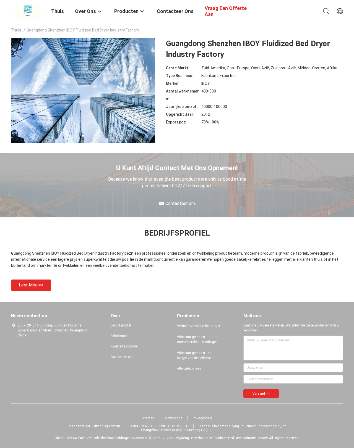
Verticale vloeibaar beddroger (198, 326)
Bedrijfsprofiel (121, 325)
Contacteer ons (122, 357)
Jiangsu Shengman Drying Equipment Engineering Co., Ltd (243, 426)
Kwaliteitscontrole (124, 346)
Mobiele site (173, 418)
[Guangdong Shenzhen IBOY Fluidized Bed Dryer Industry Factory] (28, 10)
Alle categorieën (189, 368)
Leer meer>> (31, 285)
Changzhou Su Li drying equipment (93, 426)
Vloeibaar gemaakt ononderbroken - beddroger (197, 339)
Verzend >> (261, 394)
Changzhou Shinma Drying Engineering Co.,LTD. (177, 430)
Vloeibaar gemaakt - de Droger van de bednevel (194, 355)
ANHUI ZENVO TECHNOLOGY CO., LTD (159, 426)
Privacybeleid (202, 418)
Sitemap (148, 418)
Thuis (16, 30)
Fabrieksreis (120, 336)
